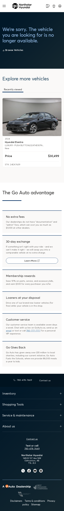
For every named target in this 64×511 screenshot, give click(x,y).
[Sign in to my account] (60, 6)
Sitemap (35, 504)
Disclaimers (16, 500)
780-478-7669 (32, 448)
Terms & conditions (35, 500)
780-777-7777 (33, 330)
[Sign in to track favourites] (57, 101)
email (8, 330)
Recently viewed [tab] (13, 89)
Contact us (32, 439)
